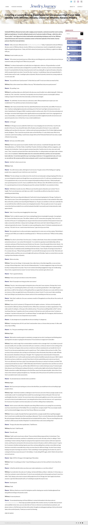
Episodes (10, 522)
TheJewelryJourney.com (11, 502)
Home (6, 522)
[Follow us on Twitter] (80, 523)
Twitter (71, 2)
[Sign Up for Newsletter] (82, 523)
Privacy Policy (27, 522)
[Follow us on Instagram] (78, 523)
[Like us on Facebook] (76, 523)
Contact (21, 522)
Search (81, 2)
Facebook (75, 2)
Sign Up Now (16, 522)
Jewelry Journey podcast (34, 44)
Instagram (78, 2)
